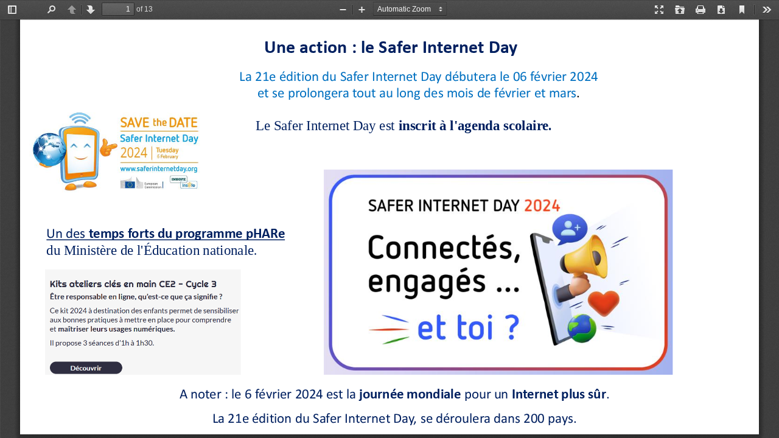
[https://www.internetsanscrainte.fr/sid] (124, 150)
